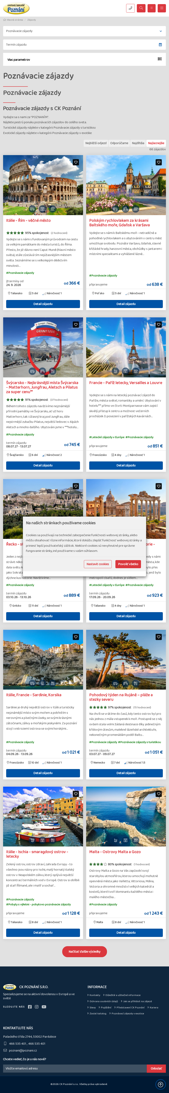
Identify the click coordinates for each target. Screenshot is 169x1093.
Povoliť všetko (128, 564)
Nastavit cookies (98, 564)
